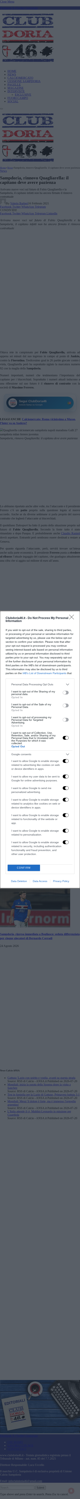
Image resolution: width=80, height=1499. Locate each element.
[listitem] (40, 684)
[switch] (66, 692)
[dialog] (40, 749)
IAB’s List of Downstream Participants (44, 673)
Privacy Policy (61, 881)
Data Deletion (19, 881)
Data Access (40, 881)
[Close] (72, 618)
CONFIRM (24, 867)
